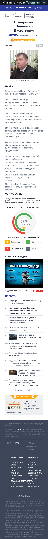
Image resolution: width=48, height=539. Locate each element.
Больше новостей (22, 390)
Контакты (31, 446)
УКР (36, 8)
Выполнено (36, 242)
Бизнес (31, 462)
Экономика (33, 486)
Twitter (41, 45)
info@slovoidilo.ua (24, 496)
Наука (30, 468)
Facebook (37, 45)
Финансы (32, 484)
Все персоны (18, 15)
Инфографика (24, 397)
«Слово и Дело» (20, 429)
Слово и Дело (8, 15)
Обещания (24, 35)
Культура (32, 465)
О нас (31, 443)
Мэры (13, 484)
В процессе (15, 242)
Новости (33, 35)
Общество (33, 476)
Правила (31, 450)
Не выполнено (17, 249)
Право (31, 481)
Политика (32, 478)
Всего (33, 249)
